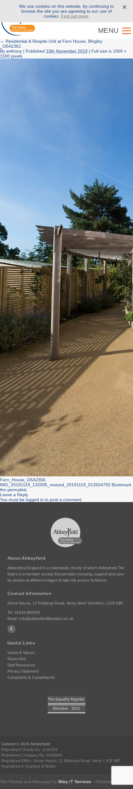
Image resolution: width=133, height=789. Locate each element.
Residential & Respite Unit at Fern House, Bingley (51, 41)
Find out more (74, 16)
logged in (35, 499)
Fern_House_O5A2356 (22, 479)
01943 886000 (27, 612)
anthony (14, 51)
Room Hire (16, 659)
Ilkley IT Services (74, 781)
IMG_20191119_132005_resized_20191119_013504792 (55, 484)
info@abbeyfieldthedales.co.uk (46, 619)
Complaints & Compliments (31, 677)
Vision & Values (21, 653)
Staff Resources (21, 665)
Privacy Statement (23, 671)
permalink (17, 489)
